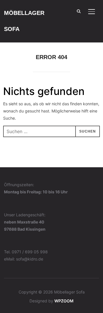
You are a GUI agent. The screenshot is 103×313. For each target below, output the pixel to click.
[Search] (79, 11)
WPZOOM (64, 300)
